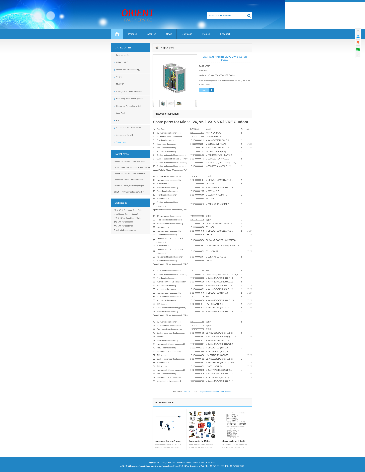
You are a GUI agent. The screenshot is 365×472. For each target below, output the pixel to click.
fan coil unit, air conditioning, (128, 70)
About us (151, 34)
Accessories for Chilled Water (128, 128)
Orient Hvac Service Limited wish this (128, 180)
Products (132, 34)
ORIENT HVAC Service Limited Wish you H (130, 192)
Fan (117, 120)
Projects (206, 34)
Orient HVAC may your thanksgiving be (129, 186)
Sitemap (214, 463)
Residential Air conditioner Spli (128, 106)
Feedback (225, 34)
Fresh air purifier (123, 55)
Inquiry (204, 90)
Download (187, 34)
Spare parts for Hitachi (233, 441)
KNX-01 (187, 392)
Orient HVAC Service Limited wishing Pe (129, 174)
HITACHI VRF (122, 62)
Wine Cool (120, 113)
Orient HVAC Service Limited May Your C (130, 161)
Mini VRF (120, 84)
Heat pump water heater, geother (129, 99)
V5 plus (119, 77)
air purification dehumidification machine (215, 392)
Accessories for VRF (124, 135)
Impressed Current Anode (168, 441)
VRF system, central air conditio (129, 91)
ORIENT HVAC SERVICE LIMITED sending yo (132, 167)
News (169, 34)
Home (117, 35)
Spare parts (121, 142)
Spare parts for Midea (199, 441)
